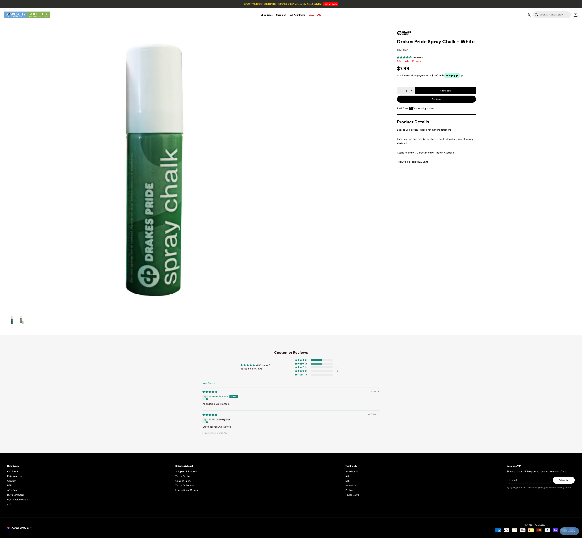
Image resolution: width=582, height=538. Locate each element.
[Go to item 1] (11, 320)
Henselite (350, 485)
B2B (9, 485)
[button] (404, 57)
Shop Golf (281, 14)
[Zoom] (284, 307)
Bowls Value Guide (17, 499)
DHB (347, 480)
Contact (11, 480)
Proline (349, 490)
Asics (348, 476)
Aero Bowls (351, 471)
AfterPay (12, 490)
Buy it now (436, 99)
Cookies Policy (183, 480)
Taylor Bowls (352, 494)
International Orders (186, 490)
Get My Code (331, 4)
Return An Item (15, 476)
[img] (209, 391)
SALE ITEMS (315, 14)
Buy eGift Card (15, 494)
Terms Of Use (182, 476)
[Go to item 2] (21, 320)
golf (9, 504)
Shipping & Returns (186, 471)
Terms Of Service (184, 485)
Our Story (12, 471)
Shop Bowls (267, 14)
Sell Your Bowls (297, 14)
